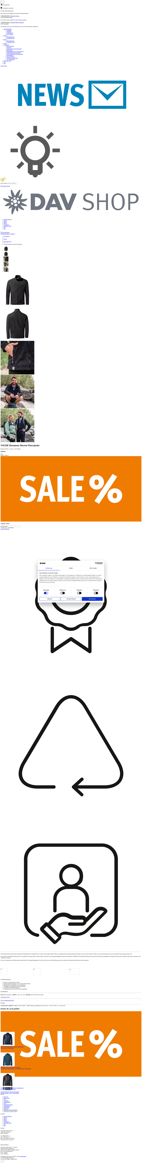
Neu (5, 1124)
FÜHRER (9, 31)
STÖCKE (9, 47)
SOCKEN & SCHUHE (12, 58)
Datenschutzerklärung (53, 586)
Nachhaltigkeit (7, 1102)
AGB (5, 1103)
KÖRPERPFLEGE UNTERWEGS (15, 51)
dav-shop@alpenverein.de (7, 1142)
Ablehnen (49, 599)
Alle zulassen (92, 599)
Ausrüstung (6, 1121)
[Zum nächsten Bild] (6, 250)
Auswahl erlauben (71, 599)
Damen (5, 1117)
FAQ (5, 1099)
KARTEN (9, 30)
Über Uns (6, 1096)
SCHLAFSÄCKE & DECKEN (14, 49)
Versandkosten (7, 1106)
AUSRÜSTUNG (11, 38)
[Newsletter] (71, 122)
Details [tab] (71, 568)
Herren (5, 239)
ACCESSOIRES (11, 59)
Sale (5, 1125)
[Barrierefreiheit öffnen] (2, 2)
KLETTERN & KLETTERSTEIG (15, 54)
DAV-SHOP (6, 236)
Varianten (3, 527)
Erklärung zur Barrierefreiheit (10, 1110)
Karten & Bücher (8, 1116)
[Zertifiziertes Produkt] (71, 669)
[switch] (63, 593)
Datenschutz (6, 1107)
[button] (1, 231)
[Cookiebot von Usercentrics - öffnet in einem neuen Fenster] (96, 563)
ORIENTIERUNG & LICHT (14, 53)
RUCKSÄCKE (10, 46)
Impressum (42, 586)
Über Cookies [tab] (93, 568)
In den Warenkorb (5, 529)
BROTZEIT (9, 50)
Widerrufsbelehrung (8, 1104)
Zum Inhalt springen (5, 186)
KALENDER (10, 34)
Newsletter (6, 1100)
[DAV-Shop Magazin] (35, 182)
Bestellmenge (4, 526)
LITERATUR (10, 33)
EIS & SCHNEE (10, 56)
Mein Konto (6, 1098)
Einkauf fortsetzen (5, 16)
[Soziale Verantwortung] (71, 950)
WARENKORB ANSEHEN (17, 22)
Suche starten (4, 183)
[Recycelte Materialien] (71, 810)
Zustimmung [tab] (49, 568)
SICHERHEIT (10, 55)
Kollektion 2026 (7, 1123)
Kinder (5, 1120)
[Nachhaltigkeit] (3, 182)
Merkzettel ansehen (15, 16)
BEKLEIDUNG (10, 37)
